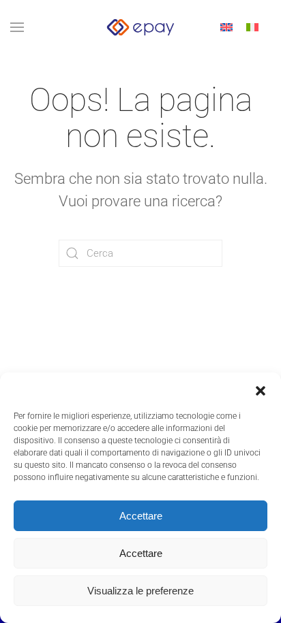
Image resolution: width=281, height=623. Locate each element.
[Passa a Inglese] (226, 27)
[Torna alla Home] (140, 27)
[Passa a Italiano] (252, 27)
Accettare (140, 516)
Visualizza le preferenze (140, 590)
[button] (260, 389)
